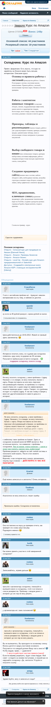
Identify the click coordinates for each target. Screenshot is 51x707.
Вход (34, 8)
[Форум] (4, 8)
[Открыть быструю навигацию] (48, 20)
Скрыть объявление (43, 693)
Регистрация (43, 8)
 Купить (25, 35)
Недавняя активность (29, 13)
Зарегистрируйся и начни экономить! (23, 694)
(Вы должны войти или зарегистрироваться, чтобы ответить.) (29, 683)
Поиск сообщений (10, 13)
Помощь (45, 696)
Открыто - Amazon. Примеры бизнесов (20, 255)
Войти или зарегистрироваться (37, 2)
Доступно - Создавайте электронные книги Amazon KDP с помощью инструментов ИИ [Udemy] (22, 267)
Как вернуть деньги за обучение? (21, 702)
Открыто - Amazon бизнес (15, 257)
